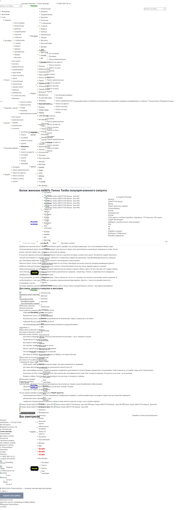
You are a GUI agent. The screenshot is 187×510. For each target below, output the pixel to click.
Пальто (33, 93)
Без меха (44, 40)
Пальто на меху (44, 77)
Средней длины (46, 14)
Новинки (34, 6)
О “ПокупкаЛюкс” (6, 447)
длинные (17, 29)
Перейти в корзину (115, 231)
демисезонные (17, 67)
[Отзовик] (3, 477)
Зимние (43, 37)
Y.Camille (42, 182)
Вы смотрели (29, 416)
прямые (17, 49)
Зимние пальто (44, 89)
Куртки (33, 167)
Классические (44, 83)
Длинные (44, 11)
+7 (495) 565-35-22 (63, 3)
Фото (54, 243)
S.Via (40, 173)
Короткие (44, 17)
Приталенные (46, 35)
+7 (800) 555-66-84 (7, 459)
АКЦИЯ (34, 468)
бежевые (15, 98)
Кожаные (42, 155)
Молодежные (44, 412)
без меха (17, 57)
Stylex (41, 170)
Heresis (41, 113)
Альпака (42, 66)
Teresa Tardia (43, 110)
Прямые (44, 32)
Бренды (44, 47)
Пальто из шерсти (42, 433)
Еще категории (46, 43)
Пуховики (34, 36)
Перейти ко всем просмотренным (144, 415)
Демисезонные (44, 69)
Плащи (43, 131)
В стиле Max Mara (45, 98)
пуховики (16, 167)
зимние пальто (17, 87)
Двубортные (43, 95)
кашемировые (17, 69)
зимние (17, 55)
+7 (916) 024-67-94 (7, 471)
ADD (42, 50)
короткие (17, 34)
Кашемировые (44, 72)
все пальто (16, 61)
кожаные (15, 128)
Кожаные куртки (42, 422)
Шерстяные (43, 75)
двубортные (16, 93)
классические (17, 81)
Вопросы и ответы (7, 445)
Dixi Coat (42, 164)
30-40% (42, 449)
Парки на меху (46, 129)
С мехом (44, 26)
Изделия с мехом (34, 134)
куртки (15, 181)
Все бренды (45, 62)
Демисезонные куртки (47, 138)
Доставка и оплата (68, 243)
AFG (42, 327)
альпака (15, 64)
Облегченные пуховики (44, 427)
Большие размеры (11, 148)
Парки (41, 80)
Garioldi (43, 55)
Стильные (44, 20)
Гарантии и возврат (7, 440)
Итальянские (44, 86)
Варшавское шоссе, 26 (32, 315)
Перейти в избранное (116, 235)
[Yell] (5, 482)
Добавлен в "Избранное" (117, 233)
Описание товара (29, 243)
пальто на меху (18, 75)
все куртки (16, 117)
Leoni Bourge (43, 116)
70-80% (42, 454)
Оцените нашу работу (11, 495)
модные (17, 46)
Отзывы (171, 101)
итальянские (17, 84)
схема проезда (46, 315)
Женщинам (25, 146)
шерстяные (16, 72)
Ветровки (44, 134)
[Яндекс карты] (3, 473)
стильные (18, 37)
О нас (4, 17)
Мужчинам (25, 382)
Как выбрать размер (7, 443)
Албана (41, 176)
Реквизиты (4, 449)
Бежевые (42, 101)
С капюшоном (46, 23)
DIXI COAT (44, 52)
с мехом (17, 43)
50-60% (42, 452)
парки (14, 78)
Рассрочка (4, 438)
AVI (42, 58)
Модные (44, 29)
